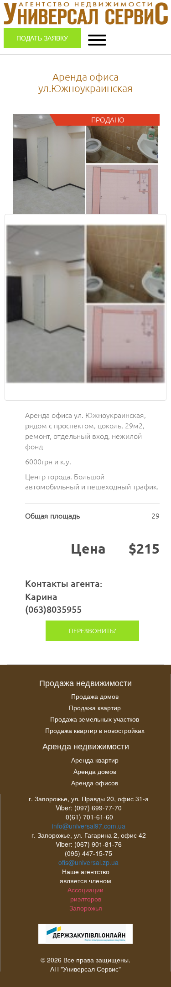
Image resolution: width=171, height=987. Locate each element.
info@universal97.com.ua (88, 825)
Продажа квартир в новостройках (95, 730)
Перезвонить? (92, 630)
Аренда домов (94, 771)
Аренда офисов (94, 782)
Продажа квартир (95, 707)
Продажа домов (95, 696)
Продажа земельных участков (94, 718)
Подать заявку (42, 37)
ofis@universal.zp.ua (88, 862)
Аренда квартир (95, 759)
